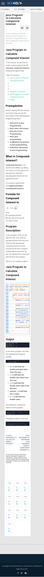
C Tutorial (4, 9)
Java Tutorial (36, 9)
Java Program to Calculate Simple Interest (11, 439)
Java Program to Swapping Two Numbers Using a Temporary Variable (24, 442)
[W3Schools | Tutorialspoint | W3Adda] (14, 4)
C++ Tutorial (19, 9)
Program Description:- (18, 91)
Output (12, 100)
